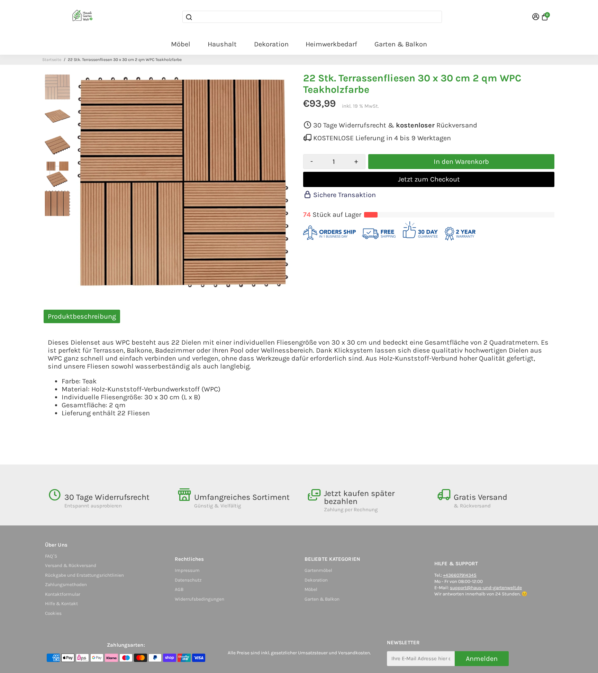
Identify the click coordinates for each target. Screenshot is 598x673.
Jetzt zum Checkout (429, 179)
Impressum (187, 570)
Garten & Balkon (400, 44)
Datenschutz (188, 580)
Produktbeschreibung (82, 316)
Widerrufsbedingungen (199, 599)
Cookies (53, 613)
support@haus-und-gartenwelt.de (486, 587)
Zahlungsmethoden (66, 584)
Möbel (180, 44)
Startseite (51, 59)
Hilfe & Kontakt (61, 603)
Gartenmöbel (318, 570)
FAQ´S (51, 556)
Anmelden (482, 659)
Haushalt (222, 44)
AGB (179, 589)
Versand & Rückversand (70, 565)
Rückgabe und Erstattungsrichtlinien (84, 575)
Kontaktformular (62, 594)
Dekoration (271, 44)
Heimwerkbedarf (331, 44)
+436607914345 (460, 575)
